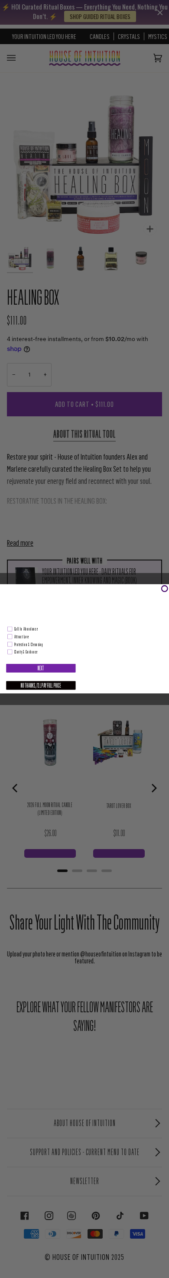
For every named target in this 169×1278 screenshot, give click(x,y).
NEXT (41, 668)
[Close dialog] (164, 588)
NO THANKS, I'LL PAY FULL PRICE (41, 685)
